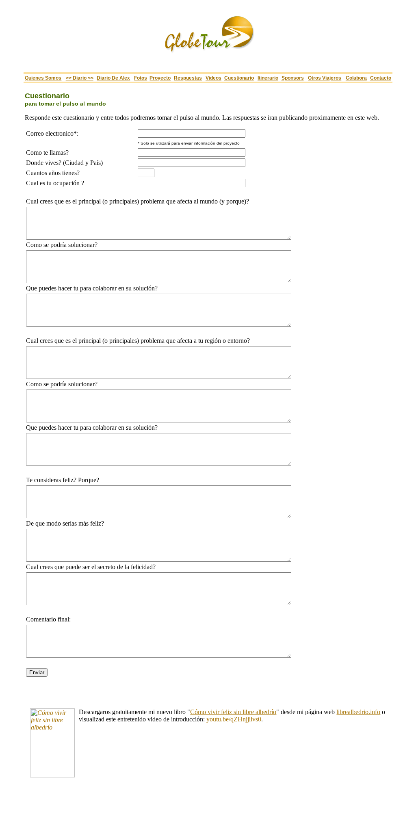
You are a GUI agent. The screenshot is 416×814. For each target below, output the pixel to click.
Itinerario (268, 77)
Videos (213, 77)
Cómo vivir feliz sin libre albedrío (233, 711)
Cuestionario (239, 77)
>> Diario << (79, 77)
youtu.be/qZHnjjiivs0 (233, 719)
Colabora (356, 77)
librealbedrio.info (358, 711)
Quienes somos (43, 77)
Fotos (140, 77)
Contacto (380, 77)
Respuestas (188, 77)
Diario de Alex (113, 77)
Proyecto (160, 77)
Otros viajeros (324, 77)
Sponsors (293, 77)
